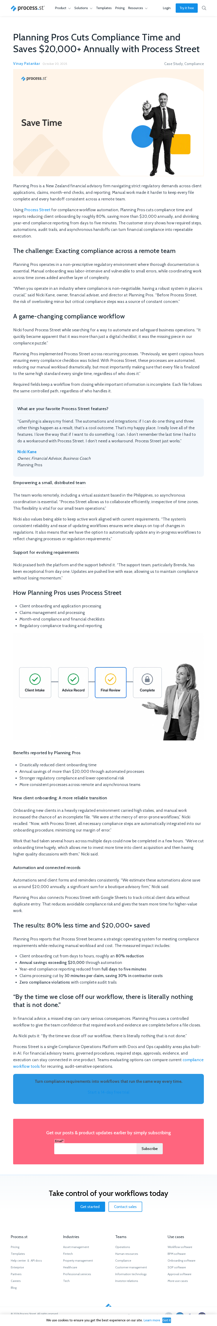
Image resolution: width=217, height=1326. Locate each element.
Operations (122, 1247)
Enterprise (17, 1267)
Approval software (179, 1274)
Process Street (37, 209)
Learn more (151, 1320)
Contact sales (125, 1206)
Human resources (126, 1254)
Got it (167, 1320)
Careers (16, 1281)
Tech (66, 1281)
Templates (104, 8)
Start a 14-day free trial (108, 1092)
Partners (16, 1274)
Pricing (120, 8)
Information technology (131, 1274)
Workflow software (180, 1247)
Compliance (194, 64)
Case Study (173, 64)
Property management (78, 1260)
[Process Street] (28, 8)
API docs (36, 1260)
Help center (18, 1260)
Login (167, 8)
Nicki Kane (26, 451)
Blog (14, 1288)
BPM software (177, 1254)
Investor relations (126, 1281)
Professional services (77, 1274)
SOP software (177, 1267)
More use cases (178, 1281)
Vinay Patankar (26, 63)
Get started (90, 1206)
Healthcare (70, 1267)
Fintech (68, 1254)
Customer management (131, 1267)
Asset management (76, 1247)
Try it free (186, 8)
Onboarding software (181, 1260)
